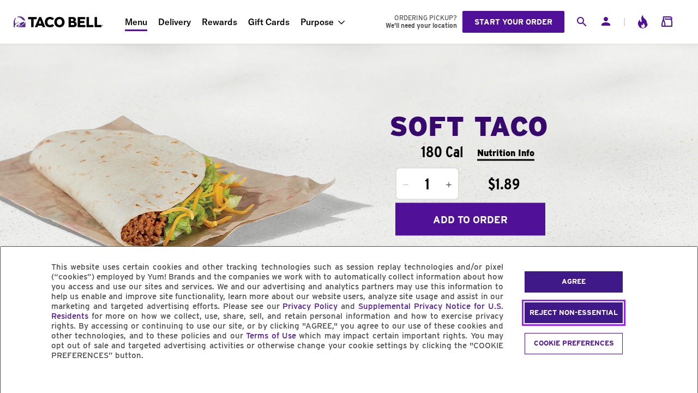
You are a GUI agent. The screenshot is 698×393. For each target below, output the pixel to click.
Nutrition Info (505, 152)
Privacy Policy (310, 306)
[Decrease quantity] (405, 185)
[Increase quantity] (449, 185)
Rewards (219, 21)
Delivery (174, 21)
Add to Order (470, 219)
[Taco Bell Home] (59, 21)
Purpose (317, 21)
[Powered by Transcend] (18, 380)
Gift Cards (269, 21)
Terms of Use (271, 336)
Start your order (513, 21)
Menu (136, 21)
